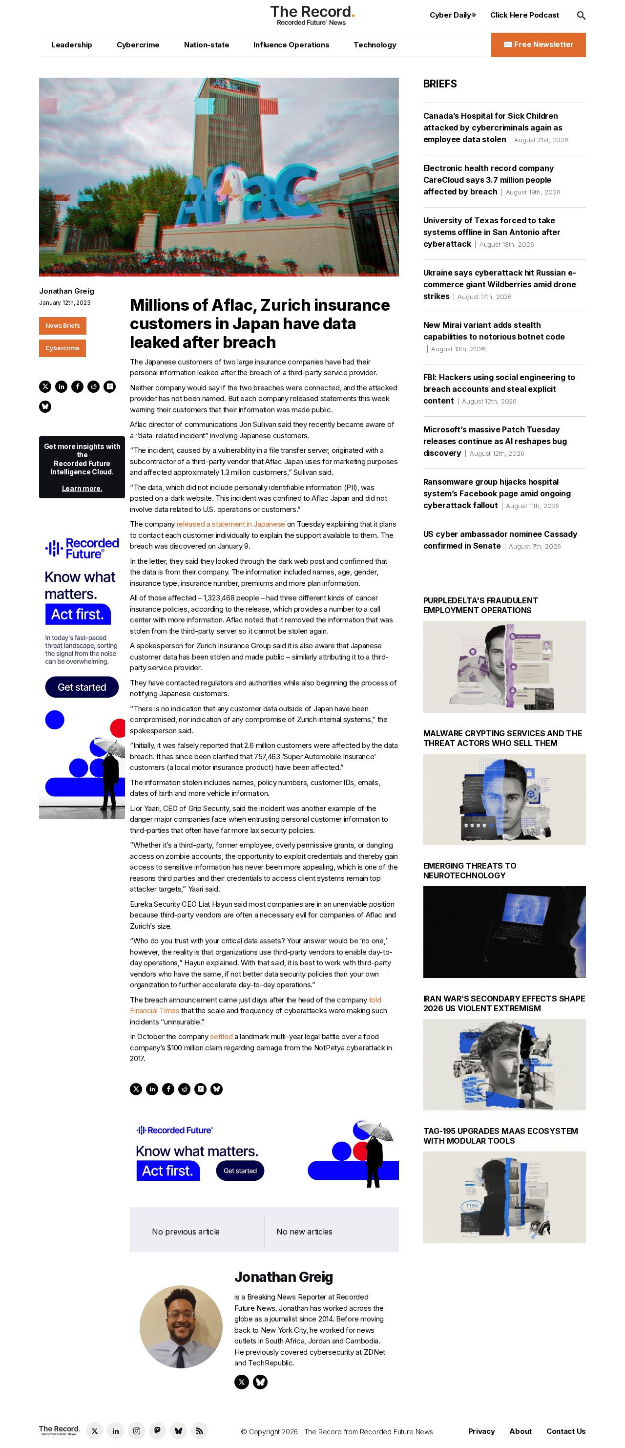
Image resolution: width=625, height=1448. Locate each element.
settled (221, 1036)
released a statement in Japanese (231, 524)
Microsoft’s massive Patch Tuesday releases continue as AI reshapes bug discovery (495, 441)
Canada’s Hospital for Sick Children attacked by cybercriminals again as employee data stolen (495, 127)
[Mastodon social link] (157, 1430)
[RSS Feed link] (199, 1430)
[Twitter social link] (94, 1430)
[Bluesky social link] (178, 1430)
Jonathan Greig (66, 291)
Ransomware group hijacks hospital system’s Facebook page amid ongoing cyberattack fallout (497, 493)
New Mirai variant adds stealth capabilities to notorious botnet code (494, 336)
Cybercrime (62, 348)
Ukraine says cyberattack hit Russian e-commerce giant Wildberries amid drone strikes (499, 284)
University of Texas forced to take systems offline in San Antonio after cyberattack (492, 232)
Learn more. (82, 488)
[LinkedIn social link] (115, 1430)
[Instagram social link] (136, 1430)
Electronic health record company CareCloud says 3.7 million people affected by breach (492, 179)
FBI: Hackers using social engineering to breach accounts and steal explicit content (499, 388)
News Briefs (62, 325)
